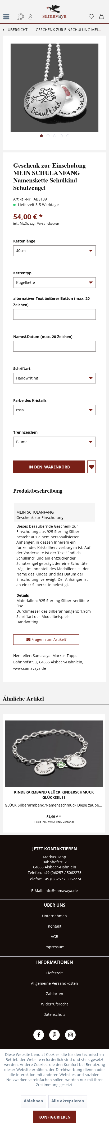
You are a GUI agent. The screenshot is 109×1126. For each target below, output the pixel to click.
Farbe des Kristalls (30, 400)
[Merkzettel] (91, 16)
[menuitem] (6, 11)
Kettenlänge (24, 241)
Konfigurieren (54, 1117)
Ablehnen (33, 1100)
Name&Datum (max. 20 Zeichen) (42, 336)
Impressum (54, 946)
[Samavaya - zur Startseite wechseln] (54, 14)
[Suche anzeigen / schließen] (20, 16)
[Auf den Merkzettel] (91, 466)
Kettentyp (22, 272)
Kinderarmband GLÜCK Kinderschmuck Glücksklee (54, 795)
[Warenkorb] (103, 16)
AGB (54, 936)
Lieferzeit (54, 972)
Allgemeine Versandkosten (54, 983)
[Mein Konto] (31, 16)
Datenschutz (54, 1014)
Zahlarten (54, 993)
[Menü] (7, 16)
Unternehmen (54, 915)
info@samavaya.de (61, 890)
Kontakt (54, 926)
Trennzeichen (25, 432)
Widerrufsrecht (54, 1003)
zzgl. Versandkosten (44, 223)
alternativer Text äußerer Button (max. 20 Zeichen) (51, 301)
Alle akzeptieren (67, 1100)
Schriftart (21, 368)
